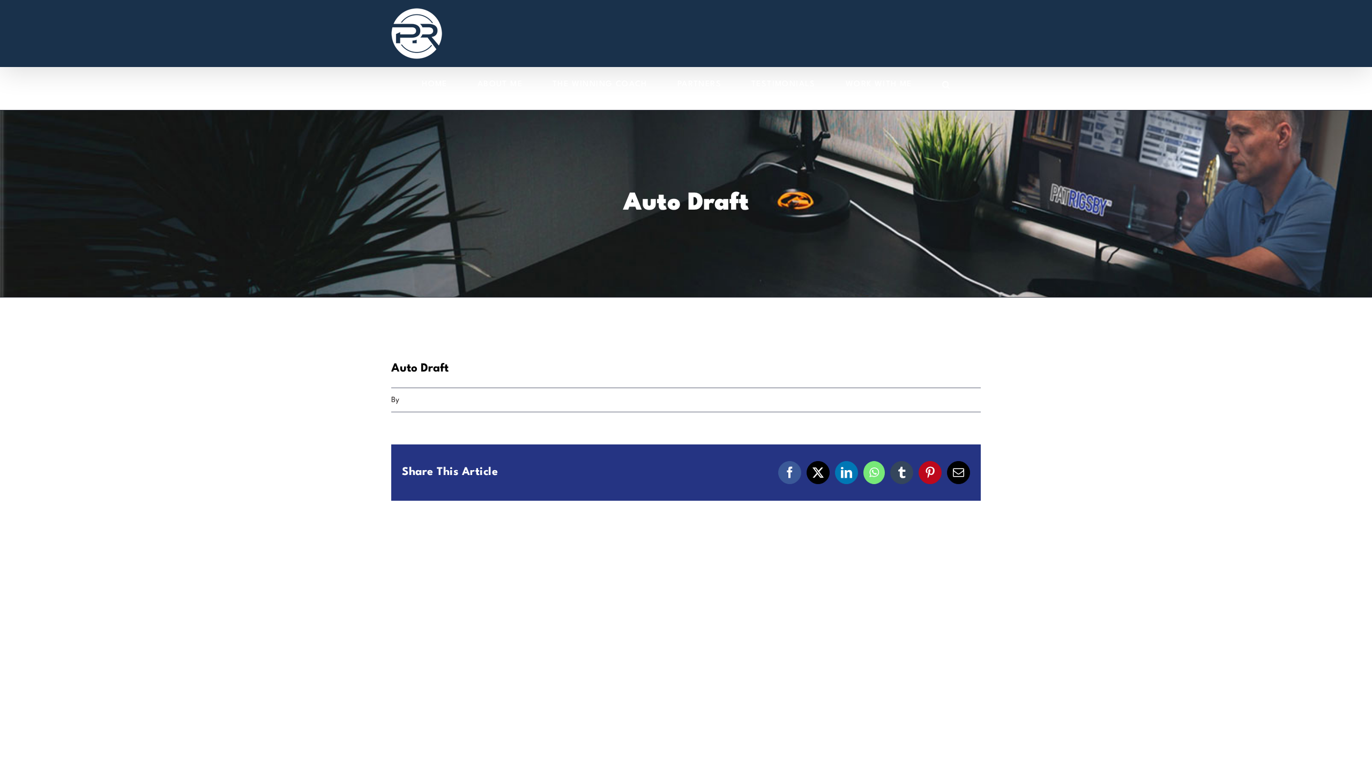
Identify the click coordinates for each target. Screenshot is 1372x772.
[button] (946, 84)
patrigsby (417, 400)
